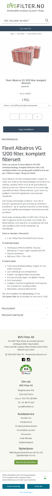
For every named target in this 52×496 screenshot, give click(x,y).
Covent (31, 349)
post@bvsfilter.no (26, 406)
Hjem (12, 34)
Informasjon (10, 139)
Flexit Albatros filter (34, 34)
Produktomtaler (12, 315)
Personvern (26, 434)
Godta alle (38, 486)
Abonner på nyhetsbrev (26, 462)
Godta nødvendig (13, 486)
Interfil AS (25, 86)
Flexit (45, 347)
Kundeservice (26, 422)
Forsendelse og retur (26, 430)
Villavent (21, 349)
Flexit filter (21, 34)
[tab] (26, 139)
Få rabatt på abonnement (26, 426)
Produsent (8, 308)
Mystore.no (42, 354)
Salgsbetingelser (26, 442)
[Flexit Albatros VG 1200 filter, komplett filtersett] (26, 56)
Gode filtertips (26, 438)
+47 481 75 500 (27, 402)
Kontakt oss (26, 418)
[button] (26, 370)
